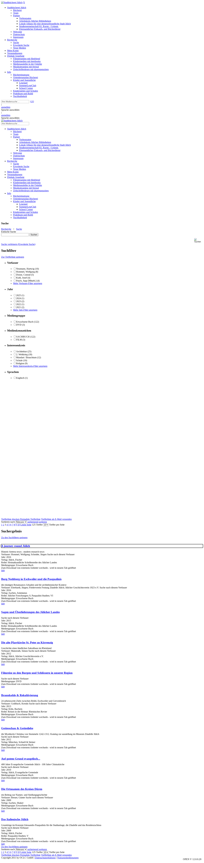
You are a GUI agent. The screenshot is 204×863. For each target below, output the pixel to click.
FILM (19, 339)
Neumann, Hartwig (25, 268)
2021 (18, 307)
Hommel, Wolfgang (25, 271)
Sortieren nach (8, 522)
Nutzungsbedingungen (68, 857)
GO (32, 101)
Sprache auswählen (10, 110)
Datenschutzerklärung (45, 857)
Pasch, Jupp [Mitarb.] (26, 280)
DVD (19, 324)
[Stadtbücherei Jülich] (12, 2)
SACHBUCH (23, 336)
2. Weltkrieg (22, 354)
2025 (18, 295)
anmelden (5, 107)
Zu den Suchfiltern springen (14, 537)
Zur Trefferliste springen (12, 257)
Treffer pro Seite (57, 524)
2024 (18, 298)
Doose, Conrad (23, 274)
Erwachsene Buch (24, 321)
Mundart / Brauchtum (26, 357)
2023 (18, 301)
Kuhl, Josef (21, 277)
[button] (198, 240)
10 (18, 524)
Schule (19, 360)
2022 (18, 304)
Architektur (21, 351)
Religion (20, 363)
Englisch (20, 378)
